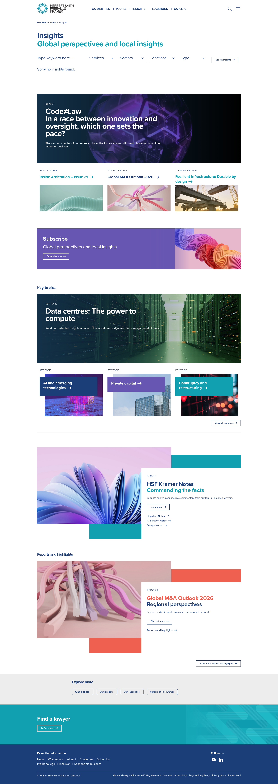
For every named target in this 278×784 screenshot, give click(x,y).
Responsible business (87, 764)
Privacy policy (219, 775)
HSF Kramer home (46, 22)
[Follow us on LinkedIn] (221, 760)
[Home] (59, 8)
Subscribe (103, 759)
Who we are (55, 759)
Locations (158, 58)
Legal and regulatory (199, 775)
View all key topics (224, 423)
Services (96, 58)
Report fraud (234, 775)
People (121, 9)
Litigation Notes (156, 516)
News (40, 759)
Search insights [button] (223, 59)
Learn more (156, 507)
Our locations (106, 692)
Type (185, 58)
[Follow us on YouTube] (213, 760)
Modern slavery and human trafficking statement (137, 775)
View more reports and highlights (217, 663)
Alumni (71, 759)
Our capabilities (132, 692)
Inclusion (64, 764)
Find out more (158, 621)
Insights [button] (138, 9)
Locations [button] (160, 9)
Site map (167, 775)
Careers (180, 9)
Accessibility (180, 775)
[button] (230, 9)
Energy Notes (154, 525)
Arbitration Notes (157, 520)
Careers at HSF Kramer (162, 692)
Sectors (126, 58)
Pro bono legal (46, 764)
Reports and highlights (160, 630)
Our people (82, 692)
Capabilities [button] (101, 9)
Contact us (86, 759)
